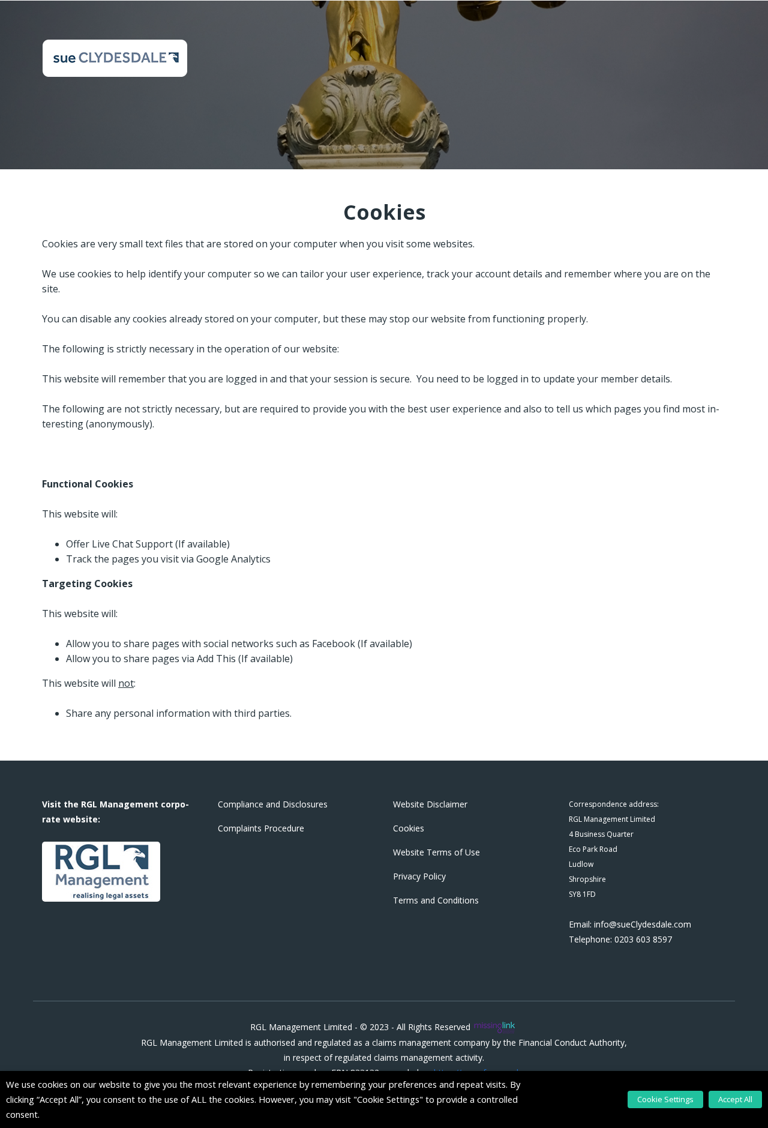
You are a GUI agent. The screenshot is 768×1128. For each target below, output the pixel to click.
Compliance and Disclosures (273, 804)
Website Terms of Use (436, 852)
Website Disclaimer (430, 804)
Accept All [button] (735, 1099)
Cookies (408, 828)
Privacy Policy (419, 876)
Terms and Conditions (436, 900)
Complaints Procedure (261, 828)
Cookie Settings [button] (665, 1099)
